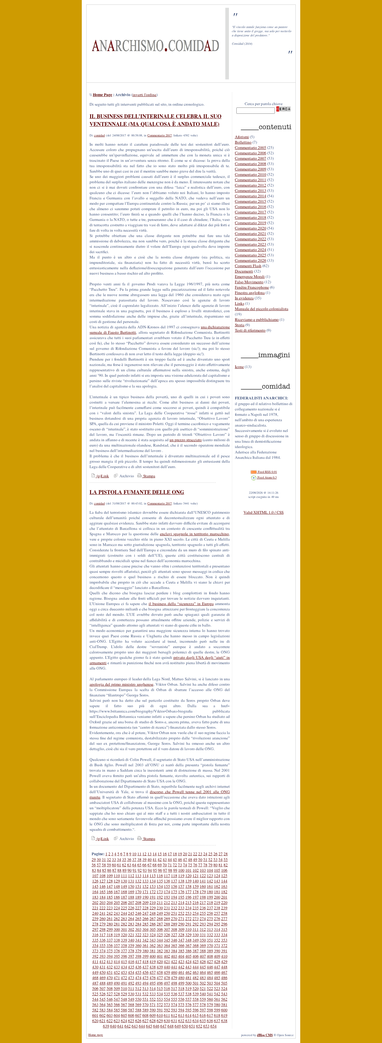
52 (210, 859)
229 (153, 907)
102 (195, 870)
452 (117, 972)
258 (224, 913)
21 (190, 853)
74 (185, 864)
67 (149, 864)
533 (153, 993)
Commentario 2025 (250, 255)
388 (203, 950)
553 (160, 999)
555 (174, 999)
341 (138, 940)
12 (144, 853)
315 (224, 929)
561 (217, 999)
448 (224, 967)
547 (117, 999)
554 (167, 999)
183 (95, 897)
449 (95, 972)
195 (181, 897)
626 (138, 1020)
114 (145, 875)
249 (160, 913)
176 (181, 891)
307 (167, 929)
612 (174, 1015)
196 (188, 897)
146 (102, 886)
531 (138, 993)
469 (102, 977)
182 (224, 891)
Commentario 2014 (250, 196)
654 (213, 1026)
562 (224, 999)
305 (153, 929)
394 (110, 956)
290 (181, 924)
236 (203, 907)
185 (110, 897)
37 (134, 859)
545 (102, 999)
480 (181, 977)
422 (174, 961)
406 (195, 956)
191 (153, 897)
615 (195, 1015)
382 (160, 950)
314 (217, 929)
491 (124, 983)
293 (203, 924)
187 (124, 897)
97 (165, 870)
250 (167, 913)
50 (200, 859)
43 (165, 859)
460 (174, 972)
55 (226, 859)
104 (210, 870)
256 (210, 913)
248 (153, 913)
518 (181, 988)
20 (185, 853)
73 (180, 864)
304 (145, 929)
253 (188, 913)
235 (195, 907)
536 (174, 993)
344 (160, 940)
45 (175, 859)
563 (95, 1004)
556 (181, 999)
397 (131, 956)
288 (167, 924)
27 (220, 853)
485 (217, 977)
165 (102, 891)
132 (138, 881)
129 (117, 881)
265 (138, 918)
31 (104, 859)
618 (217, 1015)
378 (131, 950)
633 (188, 1020)
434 (124, 967)
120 (188, 875)
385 (181, 950)
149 (124, 886)
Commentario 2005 (250, 147)
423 (181, 961)
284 (138, 924)
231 (167, 907)
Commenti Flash (248, 265)
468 (95, 977)
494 (145, 983)
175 (174, 891)
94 (150, 870)
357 (117, 945)
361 (145, 945)
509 (117, 988)
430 (95, 967)
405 (188, 956)
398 (138, 956)
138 (181, 881)
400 (153, 956)
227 (138, 907)
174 (167, 891)
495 (153, 983)
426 (203, 961)
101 (188, 870)
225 (124, 907)
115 (153, 875)
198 (203, 897)
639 (106, 1026)
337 (110, 940)
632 (181, 1020)
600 (224, 1010)
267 (153, 918)
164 (95, 891)
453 (124, 972)
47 (185, 859)
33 (114, 859)
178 (195, 891)
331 (203, 934)
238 (217, 907)
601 (95, 1015)
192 (160, 897)
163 (224, 886)
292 (195, 924)
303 (138, 929)
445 (203, 967)
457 (153, 972)
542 (217, 993)
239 (224, 907)
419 (153, 961)
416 (131, 961)
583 (102, 1010)
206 (124, 902)
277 (224, 918)
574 (174, 1004)
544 (95, 999)
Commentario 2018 (250, 217)
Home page (95, 1035)
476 (153, 977)
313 (210, 929)
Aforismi (242, 136)
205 (117, 902)
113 (138, 875)
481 (188, 977)
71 (170, 864)
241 (102, 913)
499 (181, 983)
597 (203, 1010)
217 (203, 902)
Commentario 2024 (250, 249)
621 (102, 1020)
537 (181, 993)
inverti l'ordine (144, 94)
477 (160, 977)
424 (188, 961)
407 (203, 956)
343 (153, 940)
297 (95, 929)
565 (110, 1004)
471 (117, 977)
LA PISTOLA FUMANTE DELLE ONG (137, 492)
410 (224, 956)
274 (203, 918)
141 (203, 881)
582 (95, 1010)
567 (124, 1004)
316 (95, 934)
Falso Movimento (249, 281)
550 (138, 999)
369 (203, 945)
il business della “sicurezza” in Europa (181, 603)
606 (131, 1015)
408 (210, 956)
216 (195, 902)
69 (160, 864)
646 (156, 1026)
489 (110, 983)
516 (167, 988)
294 (210, 924)
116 (160, 875)
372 (224, 945)
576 (188, 1004)
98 (170, 870)
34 (119, 859)
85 (104, 870)
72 (175, 864)
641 (120, 1026)
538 (188, 993)
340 (131, 940)
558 (195, 999)
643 (135, 1026)
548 (124, 999)
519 (188, 988)
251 (174, 913)
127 (102, 881)
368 (195, 945)
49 (195, 859)
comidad (99, 135)
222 (102, 907)
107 (95, 875)
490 (117, 983)
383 (167, 950)
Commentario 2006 (250, 153)
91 (135, 870)
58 (104, 864)
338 (117, 940)
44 (170, 859)
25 (210, 853)
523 (217, 988)
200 (217, 897)
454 (131, 972)
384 (174, 950)
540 (203, 993)
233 (181, 907)
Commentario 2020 (250, 228)
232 (174, 907)
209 (145, 902)
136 (167, 881)
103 (203, 870)
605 (124, 1015)
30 (99, 859)
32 (109, 859)
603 (110, 1015)
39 (144, 859)
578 (203, 1004)
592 (167, 1010)
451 (110, 972)
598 (210, 1010)
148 (117, 886)
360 (138, 945)
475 (145, 977)
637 (217, 1020)
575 (181, 1004)
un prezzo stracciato (186, 439)
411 (95, 961)
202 (95, 902)
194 (174, 897)
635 (203, 1020)
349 (195, 940)
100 (181, 870)
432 (110, 967)
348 (188, 940)
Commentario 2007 (250, 158)
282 (124, 924)
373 (95, 950)
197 (195, 897)
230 (160, 907)
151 (138, 886)
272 (188, 918)
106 (224, 870)
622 (110, 1020)
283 (131, 924)
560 (210, 999)
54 (220, 859)
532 (145, 993)
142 (210, 881)
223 (110, 907)
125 (224, 875)
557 (188, 999)
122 (203, 875)
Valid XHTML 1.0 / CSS (264, 512)
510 (124, 988)
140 (195, 881)
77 (200, 864)
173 (160, 891)
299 (110, 929)
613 (181, 1015)
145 (95, 886)
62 (124, 864)
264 (131, 918)
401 (160, 956)
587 (131, 1010)
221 (95, 907)
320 (124, 934)
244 (124, 913)
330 (195, 934)
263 (124, 918)
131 (131, 881)
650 (185, 1026)
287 (160, 924)
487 (95, 983)
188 (131, 897)
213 (174, 902)
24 (205, 853)
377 (124, 950)
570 (145, 1004)
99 (175, 870)
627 (145, 1020)
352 (217, 940)
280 (110, 924)
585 (117, 1010)
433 (117, 967)
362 (153, 945)
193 (167, 897)
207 (131, 902)
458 (160, 972)
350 (203, 940)
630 (167, 1020)
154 (160, 886)
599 (217, 1010)
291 (188, 924)
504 (217, 983)
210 (153, 902)
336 (102, 940)
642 (127, 1026)
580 (217, 1004)
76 (195, 864)
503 (210, 983)
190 (145, 897)
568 (131, 1004)
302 (131, 929)
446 (210, 967)
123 (210, 875)
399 (145, 956)
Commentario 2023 (250, 244)
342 (145, 940)
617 (210, 1015)
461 (181, 972)
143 (217, 881)
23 (200, 853)
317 (102, 934)
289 (174, 924)
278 (95, 924)
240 (95, 913)
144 (224, 881)
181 (217, 891)
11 (139, 853)
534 (160, 993)
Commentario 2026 (250, 260)
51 (205, 859)
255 (203, 913)
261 (110, 918)
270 (174, 918)
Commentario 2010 (250, 174)
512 (138, 988)
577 (195, 1004)
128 (110, 881)
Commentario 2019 (250, 222)
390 (217, 950)
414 (117, 961)
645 (149, 1026)
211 (160, 902)
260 (102, 918)
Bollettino (243, 142)
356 (110, 945)
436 (138, 967)
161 (210, 886)
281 (117, 924)
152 (145, 886)
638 (224, 1020)
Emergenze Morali (250, 276)
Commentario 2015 (250, 201)
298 (102, 929)
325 (160, 934)
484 (210, 977)
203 (102, 902)
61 (119, 864)
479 (174, 977)
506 (95, 988)
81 (220, 864)
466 (217, 972)
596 (195, 1010)
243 (117, 913)
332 (210, 934)
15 (160, 853)
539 (195, 993)
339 (124, 940)
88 (119, 870)
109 (110, 875)
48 (190, 859)
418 (145, 961)
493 (138, 983)
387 (195, 950)
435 (131, 967)
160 (203, 886)
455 (138, 972)
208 (138, 902)
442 (181, 967)
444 (195, 967)
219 (217, 902)
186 (117, 897)
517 (174, 988)
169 (131, 891)
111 (124, 875)
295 (217, 924)
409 (217, 956)
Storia (239, 324)
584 (110, 1010)
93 (145, 870)
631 (174, 1020)
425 (195, 961)
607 (138, 1015)
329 (188, 934)
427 (210, 961)
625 (131, 1020)
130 (124, 881)
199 (210, 897)
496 (160, 983)
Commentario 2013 (250, 190)
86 (109, 870)
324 (153, 934)
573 (167, 1004)
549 (131, 999)
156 (174, 886)
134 (153, 881)
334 (224, 934)
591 (160, 1010)
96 (160, 870)
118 (174, 875)
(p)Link (102, 476)
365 (174, 945)
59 (109, 864)
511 (131, 988)
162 (217, 886)
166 (110, 891)
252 (181, 913)
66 (144, 864)
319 (117, 934)
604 (117, 1015)
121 (195, 875)
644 (142, 1026)
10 (134, 853)
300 (117, 929)
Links (239, 303)
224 (117, 907)
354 (95, 945)
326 (167, 934)
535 (167, 993)
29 (94, 859)
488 (102, 983)
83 (94, 870)
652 (199, 1026)
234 (188, 907)
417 (138, 961)
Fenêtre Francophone (252, 287)
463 (195, 972)
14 (155, 853)
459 (167, 972)
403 (174, 956)
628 (153, 1020)
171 (145, 891)
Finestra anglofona (250, 292)
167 (117, 891)
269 (167, 918)
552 (153, 999)
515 (160, 988)
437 (145, 967)
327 (174, 934)
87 (114, 870)
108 (102, 875)
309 (181, 929)
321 (131, 934)
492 (131, 983)
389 (210, 950)
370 (210, 945)
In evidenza (244, 298)
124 (217, 875)
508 (110, 988)
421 (167, 961)
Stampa (148, 476)
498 (174, 983)
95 (155, 870)
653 (206, 1026)
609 (153, 1015)
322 (138, 934)
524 (224, 988)
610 (160, 1015)
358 (124, 945)
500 (188, 983)
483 (203, 977)
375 (110, 950)
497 (167, 983)
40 (149, 859)
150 (131, 886)
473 (131, 977)
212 (167, 902)
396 (124, 956)
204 (110, 902)
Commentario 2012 (250, 185)
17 (170, 853)
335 (95, 940)
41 (155, 859)
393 (102, 956)
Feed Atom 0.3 (267, 477)
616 (203, 1015)
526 (102, 993)
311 (195, 929)
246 (138, 913)
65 (139, 864)
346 (174, 940)
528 (117, 993)
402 (167, 956)
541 (210, 993)
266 (145, 918)
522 (210, 988)
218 (210, 902)
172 (153, 891)
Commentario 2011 (250, 179)
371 (217, 945)
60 (114, 864)
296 (224, 924)
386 (188, 950)
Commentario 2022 (250, 238)
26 (215, 853)
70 (165, 864)
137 (174, 881)
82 (226, 864)
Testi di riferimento (250, 330)
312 (203, 929)
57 (99, 864)
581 (224, 1004)
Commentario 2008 (250, 163)
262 (117, 918)
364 (167, 945)
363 (160, 945)
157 (181, 886)
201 (224, 897)
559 (203, 999)
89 (124, 870)
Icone (239, 366)
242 (110, 913)
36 (129, 859)
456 (145, 972)
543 (224, 993)
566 (117, 1004)
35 (124, 859)
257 (217, 913)
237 (210, 907)
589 (145, 1010)
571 (153, 1004)
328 (181, 934)
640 (113, 1026)
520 (195, 988)
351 (210, 940)
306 (160, 929)
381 (153, 950)
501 (195, 983)
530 (131, 993)
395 (117, 956)
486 (224, 977)
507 (102, 988)
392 (95, 956)
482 (195, 977)
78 (205, 864)
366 (181, 945)
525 (95, 993)
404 (181, 956)
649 (178, 1026)
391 (224, 950)
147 (110, 886)
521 (203, 988)
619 (224, 1015)
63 (129, 864)
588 (138, 1010)
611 (167, 1015)
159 (195, 886)
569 (138, 1004)
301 (124, 929)
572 (160, 1004)
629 (160, 1020)
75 (190, 864)
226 (131, 907)
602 (102, 1015)
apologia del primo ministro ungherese (121, 684)
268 (160, 918)
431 (102, 967)
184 (102, 897)
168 (124, 891)
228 (145, 907)
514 (153, 988)
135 (160, 881)
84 (99, 870)
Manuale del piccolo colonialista (261, 308)
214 (181, 902)
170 (138, 891)
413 (110, 961)
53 (215, 859)
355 (102, 945)
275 (210, 918)
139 (188, 881)
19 (180, 853)
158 (188, 886)
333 (217, 934)
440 (167, 967)
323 (145, 934)
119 (181, 875)
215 (188, 902)
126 (95, 881)
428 (217, 961)
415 (124, 961)
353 (224, 940)
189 (138, 897)
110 (117, 875)
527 (110, 993)
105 (217, 870)
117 (167, 875)
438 (153, 967)
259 (95, 918)
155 (167, 886)
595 (188, 1010)
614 (188, 1015)
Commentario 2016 (250, 206)
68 (155, 864)
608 (145, 1015)
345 (167, 940)
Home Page (102, 95)
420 (160, 961)
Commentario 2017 (159, 135)
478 (167, 977)
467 (224, 972)
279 (102, 924)
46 (180, 859)
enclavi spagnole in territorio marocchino (194, 533)
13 (149, 853)
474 (138, 977)
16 (165, 853)
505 (224, 983)
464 (203, 972)
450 (102, 972)
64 (134, 864)
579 (210, 1004)
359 (131, 945)
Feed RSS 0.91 (267, 472)
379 (138, 950)
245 (131, 913)
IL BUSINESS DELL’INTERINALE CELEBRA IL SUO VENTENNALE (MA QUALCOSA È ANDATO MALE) (155, 120)
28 (226, 853)
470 (110, 977)
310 (188, 929)
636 (210, 1020)
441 (174, 967)
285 (145, 924)
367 (188, 945)
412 (102, 961)
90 (129, 870)
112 (131, 875)
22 (195, 853)
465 (210, 972)
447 (217, 967)
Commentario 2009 (250, 169)
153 (153, 886)
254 (195, 913)
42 (160, 859)
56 (94, 864)
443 (188, 967)
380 (145, 950)
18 (175, 853)
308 (174, 929)
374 (102, 950)
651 (192, 1026)
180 (210, 891)
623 (117, 1020)
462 (188, 972)
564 (102, 1004)
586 (124, 1010)
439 (160, 967)
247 (145, 913)
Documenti (244, 271)
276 (217, 918)
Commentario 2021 (250, 233)
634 (195, 1020)
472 (124, 977)
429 (224, 961)
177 (188, 891)
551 (145, 999)
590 (153, 1010)
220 (224, 902)
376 (117, 950)
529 (124, 993)
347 (181, 940)
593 (174, 1010)
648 (170, 1026)
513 (145, 988)
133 (145, 881)
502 (203, 983)
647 (163, 1026)
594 (181, 1010)
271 (181, 918)
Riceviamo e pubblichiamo (257, 319)
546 (110, 999)
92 (140, 870)
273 (195, 918)
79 (210, 864)
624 (124, 1020)
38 (139, 859)
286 (153, 924)
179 (203, 891)
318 (110, 934)
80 (215, 864)
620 (95, 1020)
